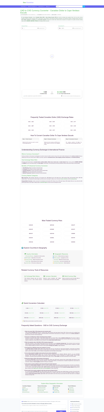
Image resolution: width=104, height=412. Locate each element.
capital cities (35, 368)
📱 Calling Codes (71, 389)
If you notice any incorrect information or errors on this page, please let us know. (37, 403)
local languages (47, 368)
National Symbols (32, 6)
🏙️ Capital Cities (55, 387)
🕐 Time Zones (55, 259)
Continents (41, 6)
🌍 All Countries (25, 389)
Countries (23, 6)
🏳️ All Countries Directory (28, 256)
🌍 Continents (55, 256)
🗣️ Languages (55, 389)
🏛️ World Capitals (27, 257)
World (47, 6)
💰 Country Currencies (28, 259)
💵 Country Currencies (41, 389)
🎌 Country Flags (27, 261)
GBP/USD (32, 20)
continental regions (43, 182)
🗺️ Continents (24, 390)
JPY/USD (36, 20)
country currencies (64, 178)
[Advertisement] (57, 2)
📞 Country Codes (27, 262)
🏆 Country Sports (71, 392)
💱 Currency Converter (42, 387)
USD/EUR (28, 20)
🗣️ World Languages (56, 257)
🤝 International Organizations (58, 262)
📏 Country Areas (56, 261)
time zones (40, 368)
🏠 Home (24, 387)
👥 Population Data (56, 392)
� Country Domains (25, 392)
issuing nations (74, 178)
